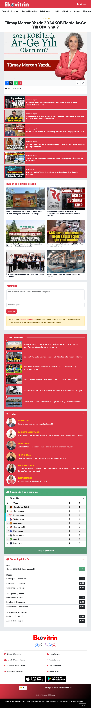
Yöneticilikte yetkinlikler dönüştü (32, 481)
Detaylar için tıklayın (45, 551)
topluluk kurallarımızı (28, 319)
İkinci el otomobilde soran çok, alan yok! (35, 424)
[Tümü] (83, 414)
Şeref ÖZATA (23, 444)
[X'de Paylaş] (11, 83)
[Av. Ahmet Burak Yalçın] (11, 434)
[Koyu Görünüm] (78, 4)
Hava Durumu (55, 654)
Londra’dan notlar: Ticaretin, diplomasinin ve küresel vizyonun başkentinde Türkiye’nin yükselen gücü (51, 470)
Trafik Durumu (54, 660)
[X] (41, 645)
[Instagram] (46, 645)
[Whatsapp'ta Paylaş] (16, 83)
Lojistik (56, 11)
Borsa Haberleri (29, 11)
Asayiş (77, 11)
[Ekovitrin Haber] (16, 4)
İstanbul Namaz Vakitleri (17, 660)
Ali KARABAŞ (23, 421)
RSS (24, 688)
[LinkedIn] (50, 645)
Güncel (5, 11)
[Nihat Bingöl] (11, 457)
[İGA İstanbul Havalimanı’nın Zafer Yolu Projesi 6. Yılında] (25, 261)
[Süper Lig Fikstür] (83, 559)
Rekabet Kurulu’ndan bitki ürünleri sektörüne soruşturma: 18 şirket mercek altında (63, 214)
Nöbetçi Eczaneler (14, 654)
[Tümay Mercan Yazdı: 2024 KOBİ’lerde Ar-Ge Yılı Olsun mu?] (45, 56)
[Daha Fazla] (20, 83)
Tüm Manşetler (55, 666)
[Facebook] (37, 645)
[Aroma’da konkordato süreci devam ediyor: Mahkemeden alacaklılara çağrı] (25, 231)
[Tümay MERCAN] (11, 480)
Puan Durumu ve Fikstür (16, 666)
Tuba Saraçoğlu (26, 465)
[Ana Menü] (84, 4)
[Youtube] (54, 645)
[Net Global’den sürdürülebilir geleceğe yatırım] (66, 261)
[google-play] (56, 679)
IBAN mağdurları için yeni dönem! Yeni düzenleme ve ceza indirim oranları (50, 435)
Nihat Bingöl (24, 455)
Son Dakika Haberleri (15, 671)
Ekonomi (15, 11)
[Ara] (81, 4)
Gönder (11, 311)
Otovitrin (66, 11)
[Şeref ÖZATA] (11, 445)
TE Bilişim (51, 695)
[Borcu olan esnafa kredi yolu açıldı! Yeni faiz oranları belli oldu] (66, 231)
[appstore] (35, 679)
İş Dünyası (45, 11)
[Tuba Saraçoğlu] (11, 468)
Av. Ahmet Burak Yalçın (28, 432)
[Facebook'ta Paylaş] (7, 83)
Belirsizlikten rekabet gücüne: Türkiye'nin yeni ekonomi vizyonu (45, 447)
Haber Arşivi (54, 671)
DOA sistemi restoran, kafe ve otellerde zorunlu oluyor (42, 458)
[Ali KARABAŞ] (11, 422)
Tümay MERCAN (25, 478)
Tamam (82, 705)
